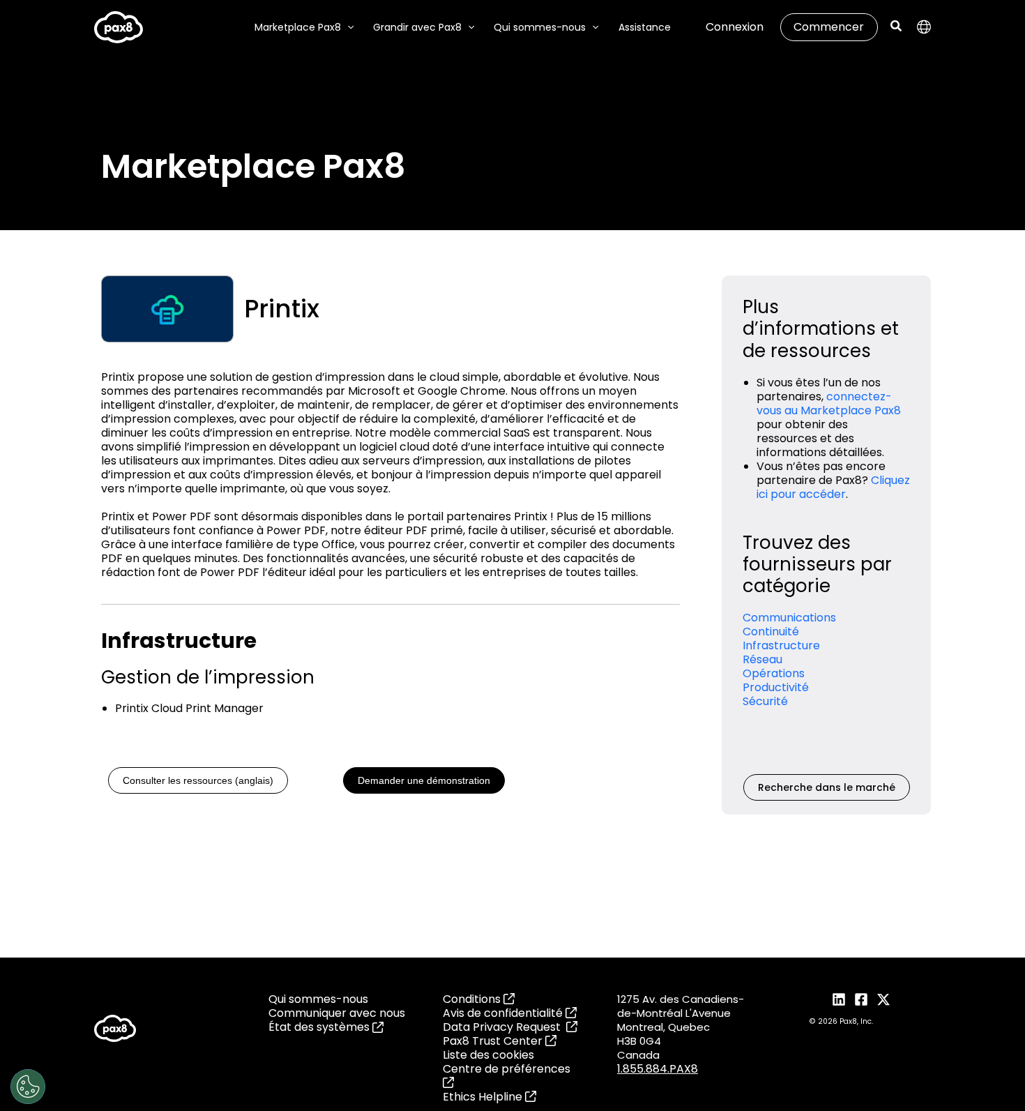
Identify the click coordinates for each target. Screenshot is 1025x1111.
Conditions (473, 999)
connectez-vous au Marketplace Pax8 (829, 403)
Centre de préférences (506, 1069)
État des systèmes (320, 1027)
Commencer (829, 27)
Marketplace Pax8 (298, 27)
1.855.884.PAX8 (657, 1069)
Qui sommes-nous (318, 999)
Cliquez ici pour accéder (833, 487)
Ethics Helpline (484, 1097)
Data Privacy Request (504, 1027)
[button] (347, 27)
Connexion (735, 27)
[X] (883, 999)
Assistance (644, 27)
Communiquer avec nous (336, 1013)
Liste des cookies (488, 1055)
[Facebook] (861, 999)
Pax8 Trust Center (494, 1041)
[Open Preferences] (27, 1086)
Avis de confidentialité (504, 1013)
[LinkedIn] (839, 999)
